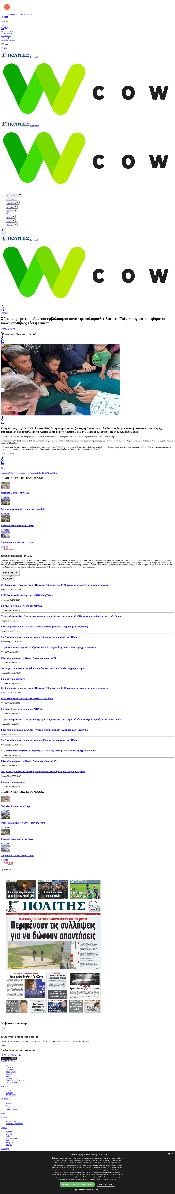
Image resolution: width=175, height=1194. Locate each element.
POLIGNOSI (6, 36)
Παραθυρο (10, 225)
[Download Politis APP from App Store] (4, 1059)
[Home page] (2, 311)
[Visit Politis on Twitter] (5, 1056)
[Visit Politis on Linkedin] (11, 1056)
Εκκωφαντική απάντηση (13, 679)
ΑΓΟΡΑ (9, 217)
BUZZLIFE (10, 211)
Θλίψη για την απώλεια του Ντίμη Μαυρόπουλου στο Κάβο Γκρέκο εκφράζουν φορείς (43, 668)
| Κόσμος (4, 313)
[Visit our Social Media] (2, 18)
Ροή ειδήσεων (10, 573)
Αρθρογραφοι (11, 1095)
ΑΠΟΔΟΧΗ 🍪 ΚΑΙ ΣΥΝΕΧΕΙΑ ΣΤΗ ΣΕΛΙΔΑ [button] (77, 1184)
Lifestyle (9, 1103)
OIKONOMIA (11, 203)
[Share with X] (2, 339)
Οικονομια (10, 1069)
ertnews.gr (10, 453)
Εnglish (4, 26)
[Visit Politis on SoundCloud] (16, 1056)
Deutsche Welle (12, 1082)
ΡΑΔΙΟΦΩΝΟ (6, 31)
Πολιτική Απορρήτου (109, 1179)
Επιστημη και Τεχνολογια (15, 1080)
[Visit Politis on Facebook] (2, 1056)
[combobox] (169, 1154)
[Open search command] (3, 230)
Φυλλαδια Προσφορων (14, 1124)
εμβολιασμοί (29, 473)
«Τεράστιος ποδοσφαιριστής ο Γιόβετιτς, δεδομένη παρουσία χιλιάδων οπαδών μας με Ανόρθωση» (48, 647)
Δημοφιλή (8, 578)
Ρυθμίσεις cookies (95, 1179)
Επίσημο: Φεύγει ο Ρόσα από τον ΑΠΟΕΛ (21, 606)
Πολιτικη (9, 1067)
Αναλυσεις (10, 1093)
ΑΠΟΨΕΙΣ (10, 207)
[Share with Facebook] (2, 336)
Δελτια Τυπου (11, 1121)
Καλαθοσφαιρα (11, 1138)
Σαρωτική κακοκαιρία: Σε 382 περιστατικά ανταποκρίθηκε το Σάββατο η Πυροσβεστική (44, 626)
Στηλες (8, 1090)
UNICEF (11, 473)
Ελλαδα (9, 1074)
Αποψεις (9, 1145)
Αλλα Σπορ (10, 1140)
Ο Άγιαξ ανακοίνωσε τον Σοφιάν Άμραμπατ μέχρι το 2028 (29, 658)
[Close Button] (3, 1028)
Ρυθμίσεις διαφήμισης (91, 1177)
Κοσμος (9, 1078)
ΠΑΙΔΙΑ (4, 473)
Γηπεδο (9, 221)
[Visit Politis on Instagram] (8, 1056)
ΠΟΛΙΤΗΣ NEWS (13, 195)
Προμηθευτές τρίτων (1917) (85, 1167)
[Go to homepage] (15, 55)
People (8, 1107)
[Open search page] (2, 307)
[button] (87, 1189)
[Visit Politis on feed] (19, 1056)
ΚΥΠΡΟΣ (10, 199)
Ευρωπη (9, 1076)
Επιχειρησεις (10, 1072)
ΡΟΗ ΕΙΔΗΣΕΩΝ (8, 33)
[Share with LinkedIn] (2, 342)
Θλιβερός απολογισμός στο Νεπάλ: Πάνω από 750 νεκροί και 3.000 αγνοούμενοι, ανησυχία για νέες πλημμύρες (54, 585)
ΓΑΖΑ (54, 473)
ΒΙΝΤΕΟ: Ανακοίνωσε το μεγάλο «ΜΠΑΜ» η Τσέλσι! (27, 595)
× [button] (172, 1154)
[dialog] (87, 1172)
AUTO (8, 213)
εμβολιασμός (20, 473)
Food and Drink (12, 1109)
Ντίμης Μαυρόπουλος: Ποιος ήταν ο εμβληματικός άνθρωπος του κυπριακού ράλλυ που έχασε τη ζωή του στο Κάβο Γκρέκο (61, 616)
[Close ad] (3, 1031)
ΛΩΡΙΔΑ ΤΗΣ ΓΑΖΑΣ (43, 473)
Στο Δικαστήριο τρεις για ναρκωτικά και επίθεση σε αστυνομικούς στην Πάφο (39, 637)
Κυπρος (9, 1065)
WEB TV (4, 38)
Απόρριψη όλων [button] (105, 1184)
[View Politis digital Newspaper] (87, 946)
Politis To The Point (8, 40)
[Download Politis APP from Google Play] (12, 1059)
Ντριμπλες (10, 1142)
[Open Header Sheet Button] (3, 51)
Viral (7, 1105)
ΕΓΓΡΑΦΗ (5, 1045)
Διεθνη (8, 1136)
